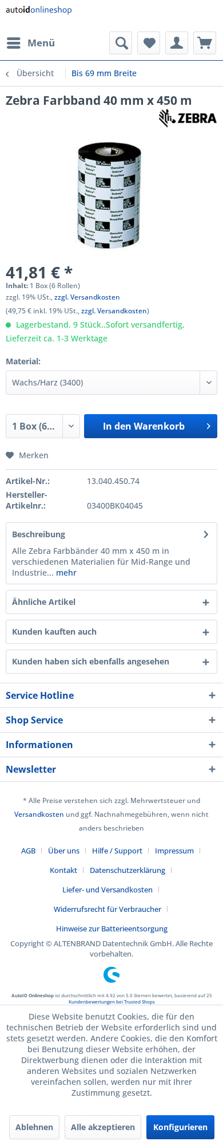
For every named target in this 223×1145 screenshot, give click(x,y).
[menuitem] (30, 43)
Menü (41, 42)
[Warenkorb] (204, 43)
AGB (28, 850)
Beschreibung (38, 534)
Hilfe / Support (117, 850)
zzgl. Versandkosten (87, 297)
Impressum (174, 850)
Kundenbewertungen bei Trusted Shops (112, 1001)
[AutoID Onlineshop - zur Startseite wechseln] (38, 16)
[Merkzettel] (148, 43)
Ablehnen (34, 1127)
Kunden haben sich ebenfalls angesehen (90, 661)
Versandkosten (39, 814)
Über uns (63, 850)
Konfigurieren (180, 1127)
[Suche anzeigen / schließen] (120, 43)
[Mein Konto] (176, 43)
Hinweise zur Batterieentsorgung (112, 928)
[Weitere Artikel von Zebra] (187, 118)
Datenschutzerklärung (127, 870)
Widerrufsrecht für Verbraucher (107, 909)
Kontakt (63, 870)
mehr (65, 572)
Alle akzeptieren (103, 1127)
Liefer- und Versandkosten (107, 889)
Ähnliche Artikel (43, 601)
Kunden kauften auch (54, 631)
